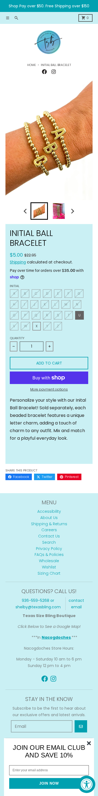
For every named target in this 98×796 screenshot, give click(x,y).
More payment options (49, 389)
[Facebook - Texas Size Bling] (44, 71)
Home (31, 65)
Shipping (18, 262)
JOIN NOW (49, 783)
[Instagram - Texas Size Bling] (53, 71)
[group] (39, 211)
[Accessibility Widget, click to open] (86, 784)
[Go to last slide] (25, 211)
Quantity (17, 338)
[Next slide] (72, 211)
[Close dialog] (89, 743)
